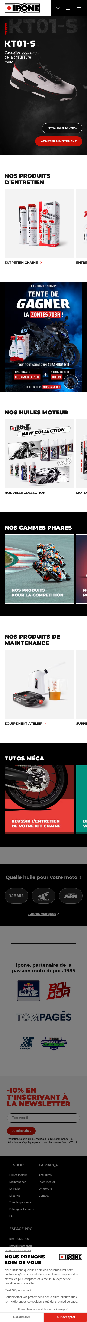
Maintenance (17, 1182)
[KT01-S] (43, 85)
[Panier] (68, 8)
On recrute (45, 1188)
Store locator (47, 1182)
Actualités (45, 1175)
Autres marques (42, 914)
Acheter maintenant (59, 141)
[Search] (58, 8)
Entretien (15, 1188)
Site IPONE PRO (19, 1239)
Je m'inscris (20, 1130)
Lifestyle (14, 1195)
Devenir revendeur (20, 1245)
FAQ (11, 1216)
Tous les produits (20, 1202)
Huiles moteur (18, 1175)
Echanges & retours (21, 1209)
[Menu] (79, 7)
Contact (44, 1195)
